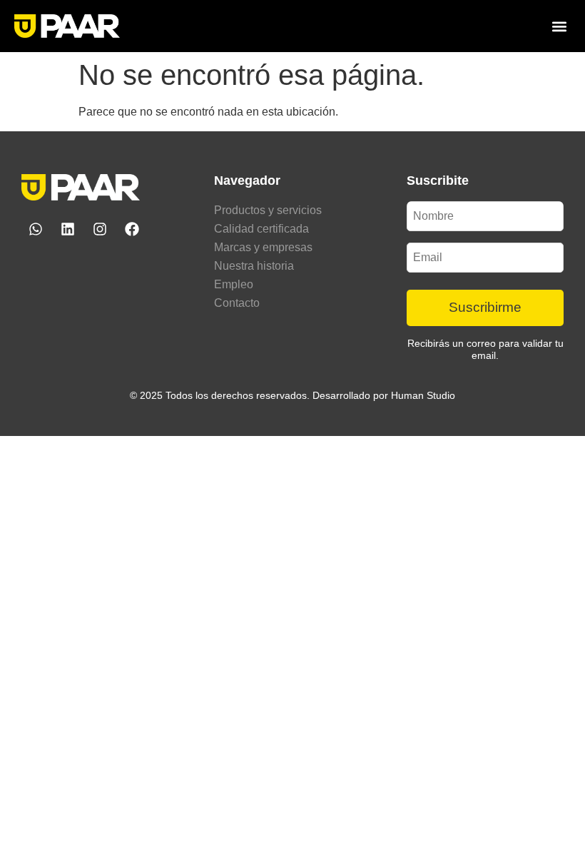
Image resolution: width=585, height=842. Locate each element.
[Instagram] (100, 229)
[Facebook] (132, 229)
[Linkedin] (68, 229)
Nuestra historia (254, 266)
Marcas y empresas (263, 247)
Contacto (237, 303)
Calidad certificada (261, 229)
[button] (559, 26)
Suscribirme (485, 307)
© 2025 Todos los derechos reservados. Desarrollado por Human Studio (292, 395)
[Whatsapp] (35, 229)
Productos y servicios (268, 210)
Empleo (233, 284)
